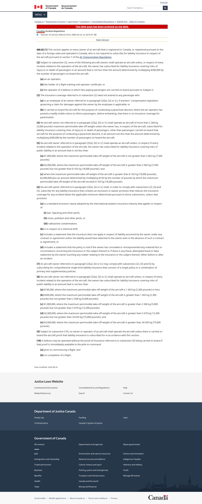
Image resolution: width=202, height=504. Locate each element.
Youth (125, 470)
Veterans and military (132, 464)
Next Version (102, 39)
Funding (82, 417)
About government (131, 444)
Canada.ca (39, 21)
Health (37, 481)
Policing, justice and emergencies (93, 470)
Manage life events (131, 475)
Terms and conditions (97, 498)
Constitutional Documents (46, 387)
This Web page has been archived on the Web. (102, 26)
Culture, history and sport (90, 464)
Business (38, 470)
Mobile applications (57, 498)
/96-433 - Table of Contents (131, 21)
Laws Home (73, 21)
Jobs (36, 453)
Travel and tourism (42, 464)
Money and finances (88, 486)
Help (125, 387)
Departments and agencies (91, 444)
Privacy (114, 498)
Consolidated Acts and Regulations (94, 387)
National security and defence (92, 459)
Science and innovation (133, 453)
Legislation (85, 21)
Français (164, 2)
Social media (39, 498)
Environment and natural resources (94, 453)
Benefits (38, 475)
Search (82, 393)
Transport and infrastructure (92, 475)
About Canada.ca (77, 498)
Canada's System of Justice (90, 423)
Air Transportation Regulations (96, 57)
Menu (39, 14)
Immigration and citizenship (46, 459)
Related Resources (42, 393)
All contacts (39, 444)
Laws (125, 417)
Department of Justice (55, 21)
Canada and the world (88, 481)
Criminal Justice (41, 423)
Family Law (39, 417)
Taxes (36, 486)
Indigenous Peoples (132, 459)
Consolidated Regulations (103, 21)
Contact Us (128, 393)
